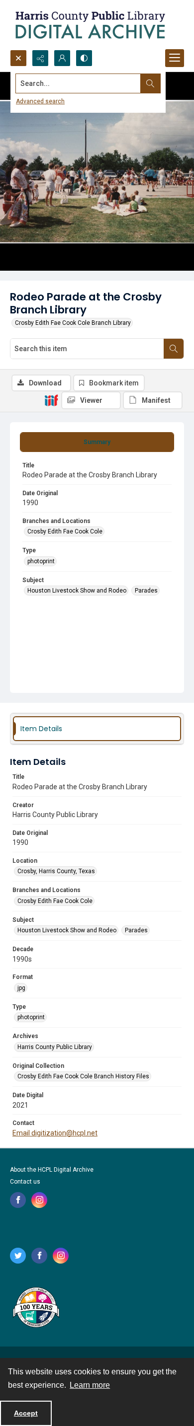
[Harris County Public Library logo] (35, 1308)
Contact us (25, 1181)
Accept (26, 1413)
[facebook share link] (18, 1200)
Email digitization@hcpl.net (54, 1133)
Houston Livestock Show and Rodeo (76, 590)
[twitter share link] (18, 1256)
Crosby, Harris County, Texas (56, 871)
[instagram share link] (39, 1200)
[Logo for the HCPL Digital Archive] (89, 25)
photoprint (41, 561)
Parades (146, 590)
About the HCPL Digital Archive (52, 1169)
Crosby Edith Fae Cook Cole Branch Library (73, 322)
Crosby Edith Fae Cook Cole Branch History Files (83, 1076)
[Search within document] (174, 349)
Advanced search (40, 101)
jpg (21, 987)
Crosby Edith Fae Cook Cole (64, 531)
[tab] (97, 442)
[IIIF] (51, 399)
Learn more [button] (90, 1385)
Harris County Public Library (54, 1047)
